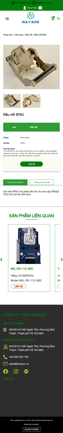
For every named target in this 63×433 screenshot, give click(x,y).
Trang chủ (7, 35)
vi (40, 8)
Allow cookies (32, 429)
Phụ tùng (19, 35)
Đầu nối (28, 35)
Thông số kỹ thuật (42, 182)
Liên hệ (19, 286)
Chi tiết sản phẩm (15, 182)
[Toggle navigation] (7, 18)
